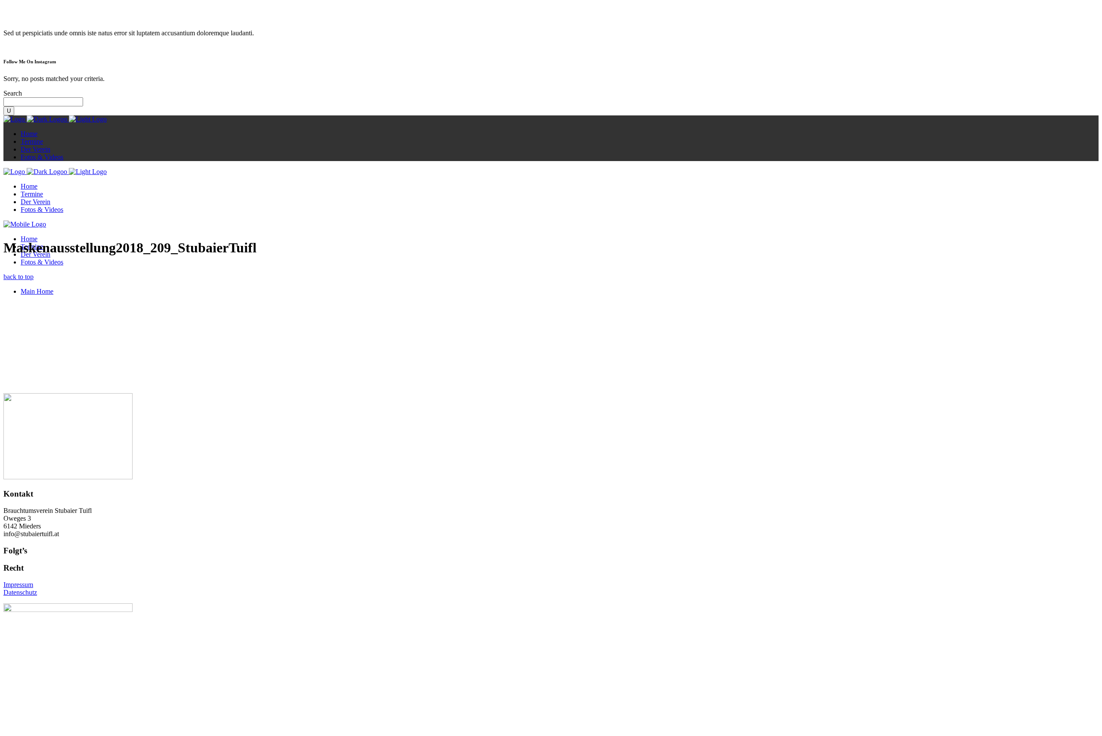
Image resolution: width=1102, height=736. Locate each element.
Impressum (18, 584)
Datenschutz (20, 592)
